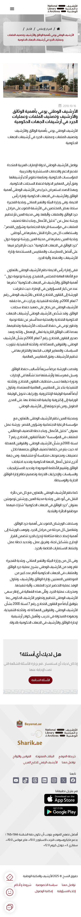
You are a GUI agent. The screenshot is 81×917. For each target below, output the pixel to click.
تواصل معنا (69, 762)
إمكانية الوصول (44, 891)
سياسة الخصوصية (46, 885)
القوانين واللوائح (22, 756)
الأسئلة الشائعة (40, 680)
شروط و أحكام (22, 885)
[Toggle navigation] (12, 9)
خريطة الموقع (67, 756)
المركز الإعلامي (44, 28)
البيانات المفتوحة (44, 756)
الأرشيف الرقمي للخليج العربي (40, 762)
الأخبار (29, 28)
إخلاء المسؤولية (66, 891)
